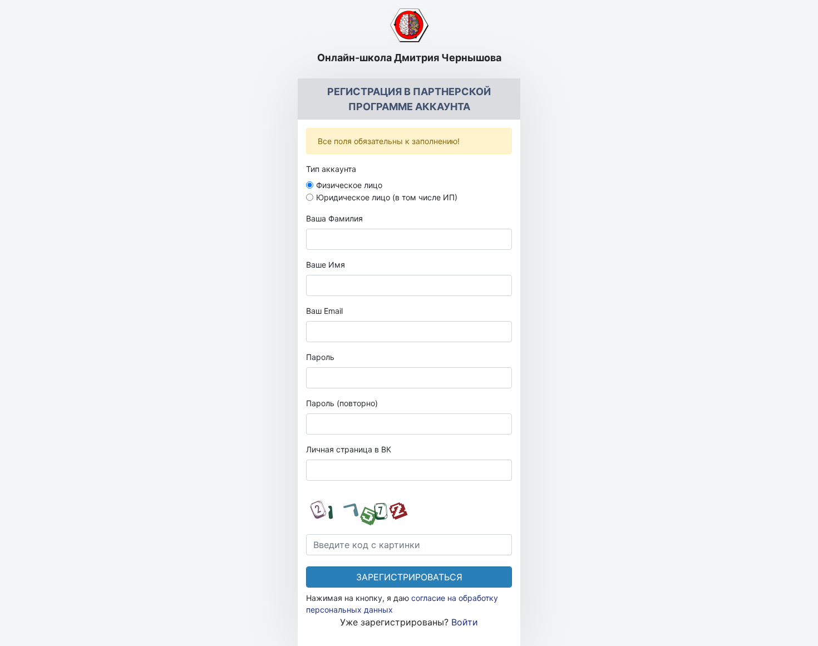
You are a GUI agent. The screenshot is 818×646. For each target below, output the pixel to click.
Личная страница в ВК (348, 449)
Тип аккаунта (331, 169)
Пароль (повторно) (342, 403)
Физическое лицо (349, 185)
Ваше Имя (325, 264)
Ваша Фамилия (334, 218)
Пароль (320, 357)
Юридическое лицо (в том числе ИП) (386, 197)
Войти (464, 622)
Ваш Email (324, 310)
